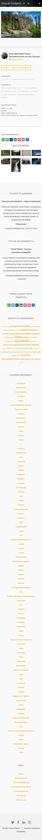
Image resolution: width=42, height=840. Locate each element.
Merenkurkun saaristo (21, 561)
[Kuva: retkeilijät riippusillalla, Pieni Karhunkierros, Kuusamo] (5, 153)
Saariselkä (21, 661)
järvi (18, 333)
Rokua (21, 648)
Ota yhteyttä (21, 796)
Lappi (21, 531)
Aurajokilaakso (21, 392)
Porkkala (21, 609)
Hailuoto (21, 414)
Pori (21, 605)
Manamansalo (21, 557)
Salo (21, 679)
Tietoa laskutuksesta (21, 782)
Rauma (21, 635)
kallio (20, 88)
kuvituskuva (9, 341)
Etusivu (21, 774)
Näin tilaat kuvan (21, 778)
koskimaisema (23, 91)
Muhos (21, 570)
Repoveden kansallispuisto (21, 640)
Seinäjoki (21, 687)
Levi (21, 535)
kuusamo (34, 91)
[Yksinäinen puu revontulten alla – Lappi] (36, 153)
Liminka (21, 544)
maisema (7, 345)
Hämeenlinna (21, 422)
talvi (32, 359)
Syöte (21, 705)
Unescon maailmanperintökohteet (21, 731)
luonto (4, 94)
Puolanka (21, 622)
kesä (18, 337)
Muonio (21, 574)
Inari (21, 457)
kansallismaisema (30, 333)
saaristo (14, 355)
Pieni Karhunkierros (25, 94)
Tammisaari (21, 709)
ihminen (11, 330)
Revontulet (21, 644)
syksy (27, 358)
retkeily (30, 352)
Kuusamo (5, 79)
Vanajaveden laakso (21, 744)
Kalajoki (21, 470)
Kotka (21, 501)
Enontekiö (21, 396)
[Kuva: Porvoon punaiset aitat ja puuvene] (5, 161)
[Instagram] (29, 822)
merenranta (19, 344)
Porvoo (21, 614)
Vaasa (21, 740)
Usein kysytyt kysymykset (21, 787)
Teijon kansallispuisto (21, 718)
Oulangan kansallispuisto (21, 79)
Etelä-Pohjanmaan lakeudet (21, 405)
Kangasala (21, 474)
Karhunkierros (30, 88)
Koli (21, 496)
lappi (17, 341)
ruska (34, 352)
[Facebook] (18, 822)
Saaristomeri (21, 666)
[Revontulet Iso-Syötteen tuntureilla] (36, 162)
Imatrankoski (21, 453)
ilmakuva (24, 329)
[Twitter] (12, 822)
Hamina (21, 427)
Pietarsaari (21, 600)
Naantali (21, 579)
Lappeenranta (21, 527)
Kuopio (21, 514)
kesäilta (25, 337)
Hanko (21, 431)
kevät (30, 337)
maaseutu (33, 341)
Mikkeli (21, 566)
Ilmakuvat (21, 448)
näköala (4, 348)
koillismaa (6, 91)
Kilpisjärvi (21, 483)
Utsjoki (21, 735)
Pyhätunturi (21, 627)
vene (21, 362)
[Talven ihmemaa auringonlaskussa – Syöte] (15, 153)
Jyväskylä (21, 461)
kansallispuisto (10, 337)
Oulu (9, 348)
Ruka (21, 657)
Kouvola (21, 505)
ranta (25, 352)
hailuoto (33, 326)
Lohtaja (21, 548)
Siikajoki (21, 692)
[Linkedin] (24, 822)
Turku (21, 727)
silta (19, 355)
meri (28, 344)
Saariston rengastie (21, 670)
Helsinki (38, 326)
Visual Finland (11, 3)
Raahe (21, 631)
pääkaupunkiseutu (16, 352)
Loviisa (21, 553)
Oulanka (12, 94)
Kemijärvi (21, 479)
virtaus (4, 98)
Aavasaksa (21, 383)
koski (14, 91)
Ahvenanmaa (21, 388)
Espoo (21, 401)
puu (38, 348)
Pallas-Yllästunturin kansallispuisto (21, 596)
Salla (21, 674)
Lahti (21, 522)
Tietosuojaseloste (21, 791)
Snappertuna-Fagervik (21, 696)
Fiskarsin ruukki (21, 409)
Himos (21, 440)
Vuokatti (21, 748)
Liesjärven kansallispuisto (21, 540)
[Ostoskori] (40, 3)
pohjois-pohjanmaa (24, 348)
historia (6, 330)
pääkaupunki (5, 352)
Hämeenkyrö (21, 418)
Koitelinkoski (21, 488)
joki (3, 88)
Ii (21, 444)
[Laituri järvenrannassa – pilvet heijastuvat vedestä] (26, 162)
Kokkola (21, 492)
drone (27, 326)
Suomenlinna (21, 700)
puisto (35, 348)
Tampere (21, 713)
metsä (35, 344)
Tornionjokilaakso (21, 722)
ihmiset (17, 330)
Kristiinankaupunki (21, 509)
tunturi (37, 359)
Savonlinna (21, 683)
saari (39, 352)
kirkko (35, 337)
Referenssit (21, 800)
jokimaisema (11, 88)
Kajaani (21, 466)
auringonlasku (17, 326)
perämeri (13, 348)
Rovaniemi (21, 653)
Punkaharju (21, 618)
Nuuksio (21, 583)
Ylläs (21, 753)
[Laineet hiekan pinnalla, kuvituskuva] (26, 153)
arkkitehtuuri (5, 326)
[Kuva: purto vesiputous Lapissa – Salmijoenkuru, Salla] (15, 165)
